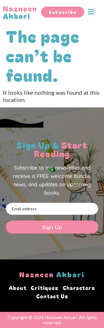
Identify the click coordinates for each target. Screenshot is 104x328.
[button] (94, 12)
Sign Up (52, 226)
